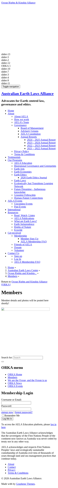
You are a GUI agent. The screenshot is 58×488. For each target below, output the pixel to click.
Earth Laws (20, 180)
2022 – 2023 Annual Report (41, 145)
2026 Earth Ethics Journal (34, 177)
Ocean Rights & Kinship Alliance (18, 2)
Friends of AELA (23, 244)
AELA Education (23, 163)
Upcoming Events (23, 203)
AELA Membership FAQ (34, 241)
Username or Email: (11, 399)
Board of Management (32, 128)
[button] (29, 65)
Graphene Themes (25, 484)
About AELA (21, 116)
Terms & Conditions (24, 154)
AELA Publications (24, 218)
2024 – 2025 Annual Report (41, 139)
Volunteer (19, 250)
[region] (29, 43)
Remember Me (12, 415)
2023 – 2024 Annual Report (41, 142)
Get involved (14, 232)
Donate (18, 247)
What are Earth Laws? (25, 221)
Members (12, 377)
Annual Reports (29, 136)
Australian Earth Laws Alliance (27, 93)
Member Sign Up (29, 238)
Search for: (6, 357)
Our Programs (15, 160)
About (11, 113)
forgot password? (24, 412)
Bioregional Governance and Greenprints (35, 166)
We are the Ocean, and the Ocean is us (27, 380)
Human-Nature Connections (28, 198)
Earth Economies (23, 171)
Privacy (11, 470)
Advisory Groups (29, 131)
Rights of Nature (22, 227)
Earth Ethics (20, 174)
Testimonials (14, 157)
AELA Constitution (31, 134)
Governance (20, 125)
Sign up (18, 256)
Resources (13, 212)
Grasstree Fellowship (25, 195)
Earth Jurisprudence (24, 224)
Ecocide (18, 230)
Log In (17, 259)
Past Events (20, 206)
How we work (21, 119)
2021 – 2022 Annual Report (41, 148)
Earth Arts (19, 168)
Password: (6, 406)
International (14, 209)
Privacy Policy (21, 151)
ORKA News (15, 383)
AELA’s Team (21, 122)
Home (11, 110)
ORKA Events (15, 386)
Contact (12, 467)
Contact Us (13, 253)
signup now (7, 412)
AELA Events (15, 200)
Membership (20, 235)
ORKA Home (15, 374)
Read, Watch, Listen (24, 215)
